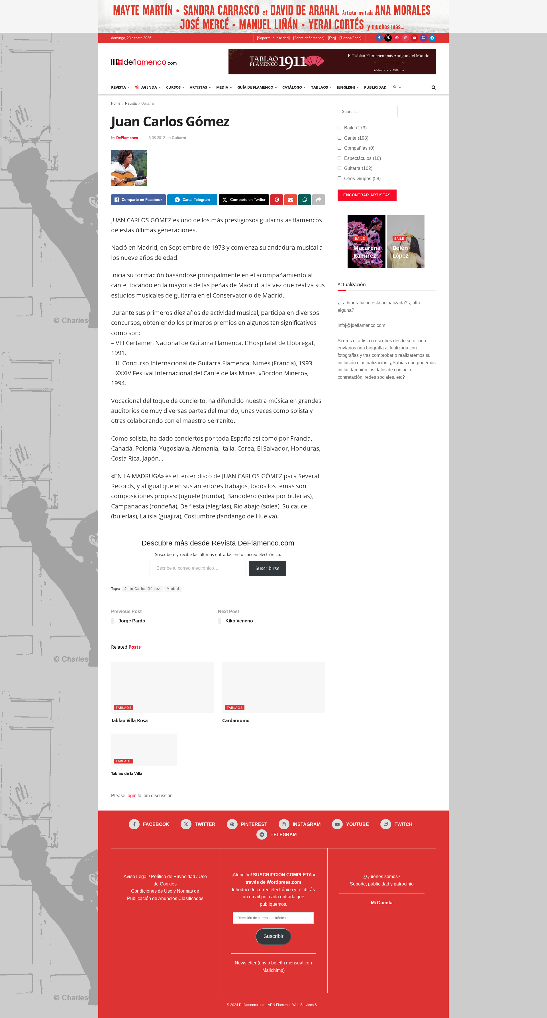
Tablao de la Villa (126, 773)
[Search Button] (434, 87)
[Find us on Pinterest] (397, 38)
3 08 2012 (157, 138)
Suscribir (273, 936)
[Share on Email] (290, 199)
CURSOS (173, 87)
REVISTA (118, 87)
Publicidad (375, 87)
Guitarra (147, 103)
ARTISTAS (198, 87)
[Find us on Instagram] (405, 38)
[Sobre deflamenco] (308, 37)
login (131, 795)
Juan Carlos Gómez (142, 589)
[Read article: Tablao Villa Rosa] (162, 687)
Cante (356, 138)
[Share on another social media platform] (318, 199)
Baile (355, 127)
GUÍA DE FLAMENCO (255, 87)
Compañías (359, 148)
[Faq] (332, 37)
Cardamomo (236, 720)
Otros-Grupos (362, 178)
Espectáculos (362, 158)
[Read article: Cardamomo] (273, 687)
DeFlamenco (127, 138)
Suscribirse (267, 568)
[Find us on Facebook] (379, 38)
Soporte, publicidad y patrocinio (382, 883)
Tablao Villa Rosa (129, 720)
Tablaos (319, 87)
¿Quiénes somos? (381, 876)
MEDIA (222, 87)
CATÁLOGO (292, 87)
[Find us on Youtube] (414, 38)
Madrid (173, 589)
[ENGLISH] (346, 87)
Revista (131, 103)
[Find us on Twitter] (388, 38)
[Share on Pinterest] (276, 199)
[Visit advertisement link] (273, 16)
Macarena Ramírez (367, 251)
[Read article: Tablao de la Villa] (144, 750)
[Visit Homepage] (144, 62)
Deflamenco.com (252, 1005)
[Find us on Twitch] (423, 38)
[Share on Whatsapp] (304, 199)
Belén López (401, 251)
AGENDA (149, 87)
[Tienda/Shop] (350, 37)
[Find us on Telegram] (432, 38)
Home (116, 103)
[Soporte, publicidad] (273, 37)
